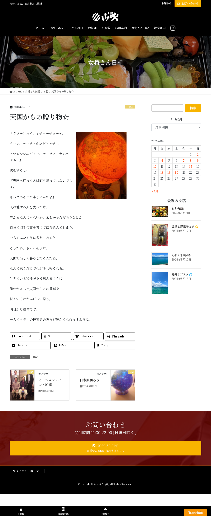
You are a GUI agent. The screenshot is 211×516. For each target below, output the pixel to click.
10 (155, 166)
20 (176, 172)
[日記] (22, 384)
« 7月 (154, 191)
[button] (105, 448)
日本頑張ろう (90, 380)
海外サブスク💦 (181, 274)
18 (162, 172)
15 (190, 166)
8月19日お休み (181, 255)
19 (169, 172)
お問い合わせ (190, 3)
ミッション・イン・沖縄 (50, 382)
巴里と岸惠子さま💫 (184, 226)
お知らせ (166, 3)
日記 (130, 107)
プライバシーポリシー (27, 471)
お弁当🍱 (177, 209)
